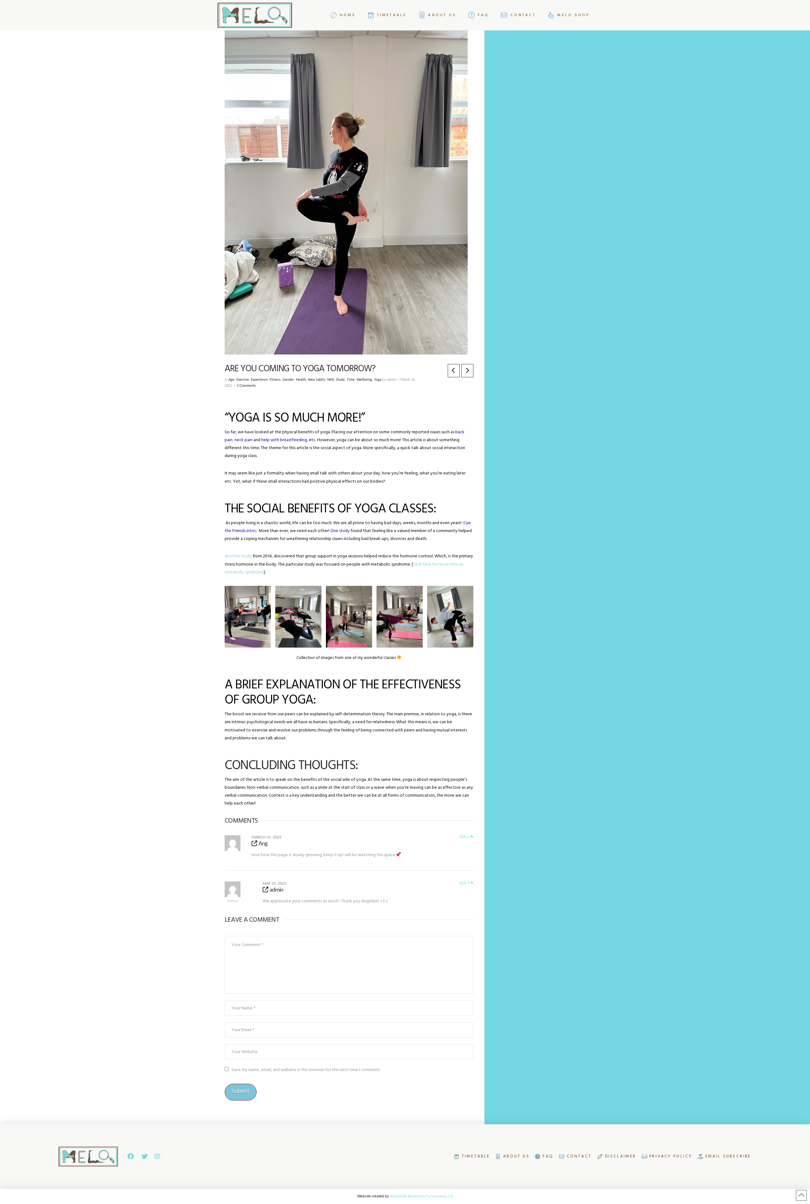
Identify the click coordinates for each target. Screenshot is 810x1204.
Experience (259, 379)
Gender (288, 379)
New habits (316, 379)
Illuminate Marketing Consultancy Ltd (421, 1196)
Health (301, 379)
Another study (238, 556)
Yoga (377, 379)
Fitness (275, 379)
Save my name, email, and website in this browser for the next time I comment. (306, 1070)
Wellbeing (364, 379)
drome (257, 572)
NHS (330, 379)
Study (340, 379)
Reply (464, 837)
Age (231, 379)
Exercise (242, 379)
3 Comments (246, 385)
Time (351, 379)
